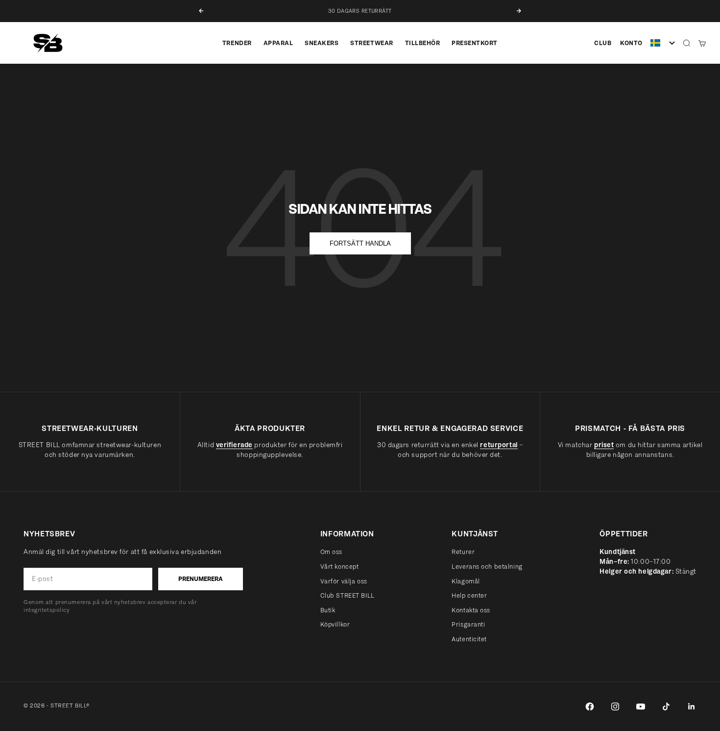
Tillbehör (422, 43)
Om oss (331, 551)
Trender (237, 43)
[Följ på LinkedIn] (691, 706)
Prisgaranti (468, 624)
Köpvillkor (335, 624)
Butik (328, 610)
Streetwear (371, 43)
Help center (469, 595)
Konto (631, 43)
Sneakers (321, 43)
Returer (463, 551)
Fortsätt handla (360, 243)
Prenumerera (200, 578)
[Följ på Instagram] (615, 706)
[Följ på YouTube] (641, 706)
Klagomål (466, 581)
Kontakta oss (471, 610)
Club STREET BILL (347, 595)
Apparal (278, 43)
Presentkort (475, 43)
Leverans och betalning (487, 566)
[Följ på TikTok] (666, 706)
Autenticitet (469, 639)
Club (602, 43)
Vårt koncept (339, 566)
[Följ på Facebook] (590, 706)
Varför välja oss (343, 581)
